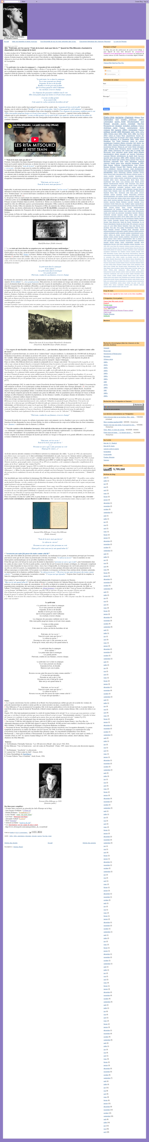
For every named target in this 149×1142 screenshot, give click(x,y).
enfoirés (114, 275)
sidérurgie (136, 284)
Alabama (132, 158)
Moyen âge (107, 351)
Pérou (112, 192)
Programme (132, 262)
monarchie (122, 240)
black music (134, 209)
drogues (128, 235)
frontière (141, 236)
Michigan (113, 167)
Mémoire (113, 156)
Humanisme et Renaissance (112, 354)
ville (114, 189)
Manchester (107, 258)
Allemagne (126, 132)
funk (134, 143)
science (114, 284)
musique (120, 171)
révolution (135, 171)
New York (132, 225)
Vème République (131, 161)
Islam (127, 224)
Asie (138, 134)
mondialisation (108, 143)
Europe (142, 172)
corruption (119, 194)
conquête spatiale (125, 233)
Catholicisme (141, 249)
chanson (129, 117)
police (128, 198)
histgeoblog (107, 451)
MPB (127, 190)
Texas (123, 207)
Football (127, 203)
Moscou (132, 258)
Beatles (136, 218)
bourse (113, 271)
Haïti (113, 181)
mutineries (141, 240)
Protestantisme (129, 227)
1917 (135, 216)
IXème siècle (130, 255)
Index (110, 190)
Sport (121, 161)
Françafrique (140, 154)
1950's (110, 145)
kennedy (135, 213)
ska (143, 143)
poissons (120, 214)
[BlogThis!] (35, 832)
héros (115, 238)
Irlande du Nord (121, 224)
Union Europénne (115, 268)
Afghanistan (122, 172)
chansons (107, 163)
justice (115, 171)
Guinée (106, 148)
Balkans (131, 248)
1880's (128, 216)
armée (126, 152)
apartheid (141, 161)
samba (134, 187)
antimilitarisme (121, 156)
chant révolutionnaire (137, 169)
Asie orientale (120, 248)
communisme (132, 128)
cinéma (112, 194)
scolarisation (120, 284)
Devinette (116, 220)
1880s (132, 216)
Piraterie (122, 262)
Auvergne (112, 202)
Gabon (132, 203)
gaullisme (131, 196)
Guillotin (117, 255)
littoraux (117, 279)
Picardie (118, 262)
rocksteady (127, 171)
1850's (125, 189)
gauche (129, 148)
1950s (105, 150)
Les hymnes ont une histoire (118, 205)
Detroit (134, 147)
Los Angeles (128, 257)
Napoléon (125, 225)
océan (124, 198)
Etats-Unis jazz (119, 203)
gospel (131, 152)
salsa (105, 200)
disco (133, 211)
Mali (142, 150)
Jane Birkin (137, 255)
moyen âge (113, 198)
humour (110, 238)
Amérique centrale (129, 246)
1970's (137, 132)
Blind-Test (141, 248)
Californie (117, 165)
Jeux (123, 190)
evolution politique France (133, 126)
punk (111, 158)
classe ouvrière (109, 176)
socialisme (135, 148)
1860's (132, 200)
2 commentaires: (23, 832)
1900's (142, 163)
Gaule (113, 255)
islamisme (107, 178)
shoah (49, 836)
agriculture (119, 152)
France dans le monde (132, 150)
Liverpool (141, 224)
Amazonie (121, 246)
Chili (123, 150)
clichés (133, 271)
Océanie (132, 260)
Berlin (132, 180)
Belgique (130, 189)
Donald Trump (124, 220)
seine (142, 242)
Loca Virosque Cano (127, 181)
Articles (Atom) (18, 847)
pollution (133, 198)
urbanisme (135, 178)
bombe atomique (138, 167)
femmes (114, 147)
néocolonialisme (109, 154)
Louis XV (106, 225)
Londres (122, 159)
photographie (140, 281)
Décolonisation (133, 122)
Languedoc (109, 257)
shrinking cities (129, 284)
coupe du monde (124, 273)
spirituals (141, 214)
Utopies (122, 268)
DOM (105, 253)
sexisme (120, 178)
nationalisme (112, 187)
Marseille (132, 190)
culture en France (115, 136)
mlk (109, 198)
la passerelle (108, 454)
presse (112, 242)
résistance (116, 158)
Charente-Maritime (127, 165)
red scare (133, 282)
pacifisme (127, 187)
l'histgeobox (12, 9)
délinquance (135, 235)
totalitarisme (107, 244)
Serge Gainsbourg (136, 264)
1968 (119, 132)
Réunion (121, 183)
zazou (125, 286)
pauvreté (106, 158)
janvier (106, 500)
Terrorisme (132, 183)
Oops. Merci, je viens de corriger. (114, 430)
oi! (126, 281)
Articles (108, 71)
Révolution (107, 356)
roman (138, 282)
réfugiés (106, 284)
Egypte (112, 203)
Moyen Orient (131, 205)
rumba (116, 178)
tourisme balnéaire (117, 200)
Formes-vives (108, 305)
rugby (142, 282)
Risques (129, 174)
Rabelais (138, 262)
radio (137, 198)
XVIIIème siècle (126, 229)
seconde (137, 242)
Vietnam (129, 145)
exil (117, 196)
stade (110, 286)
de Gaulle (130, 156)
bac (138, 269)
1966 (105, 246)
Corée (142, 251)
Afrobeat (141, 200)
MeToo (123, 258)
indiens (119, 238)
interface (138, 277)
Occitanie (106, 227)
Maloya (120, 225)
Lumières (141, 257)
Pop (113, 141)
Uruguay (117, 229)
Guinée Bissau (123, 255)
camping (123, 271)
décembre (107, 503)
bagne (142, 269)
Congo (130, 147)
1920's (132, 139)
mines (105, 198)
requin (122, 242)
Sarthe (128, 264)
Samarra (106, 460)
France (122, 128)
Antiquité (129, 172)
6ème (114, 246)
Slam (126, 183)
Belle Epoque (108, 165)
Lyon (111, 225)
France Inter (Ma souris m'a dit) (113, 301)
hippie (105, 238)
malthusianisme (123, 279)
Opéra (137, 260)
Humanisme (135, 222)
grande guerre (115, 163)
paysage (113, 214)
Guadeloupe (107, 181)
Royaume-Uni (109, 126)
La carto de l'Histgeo (120, 41)
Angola (138, 158)
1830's (119, 216)
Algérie (110, 150)
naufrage (111, 281)
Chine (142, 202)
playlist (139, 143)
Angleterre (116, 143)
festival (129, 275)
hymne (135, 185)
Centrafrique (107, 251)
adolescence (122, 269)
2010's (117, 180)
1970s (142, 132)
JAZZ (127, 137)
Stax (117, 266)
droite (135, 156)
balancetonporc (107, 271)
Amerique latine (125, 180)
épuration (137, 244)
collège (106, 233)
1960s (125, 134)
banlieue (131, 231)
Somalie (113, 266)
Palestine (141, 205)
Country (109, 220)
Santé (105, 207)
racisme (119, 117)
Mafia (115, 225)
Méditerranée (140, 190)
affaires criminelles (126, 143)
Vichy (113, 152)
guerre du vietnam (137, 141)
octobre (106, 509)
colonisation (108, 122)
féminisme (122, 148)
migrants (130, 279)
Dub (110, 159)
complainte (111, 233)
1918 (136, 200)
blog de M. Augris (109, 446)
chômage (106, 194)
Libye (114, 257)
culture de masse (114, 235)
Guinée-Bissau (139, 203)
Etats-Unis (109, 117)
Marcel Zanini (118, 258)
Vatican (139, 268)
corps (118, 273)
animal (142, 229)
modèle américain (129, 120)
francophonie (134, 236)
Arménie (106, 202)
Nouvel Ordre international (115, 174)
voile (122, 286)
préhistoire (106, 282)
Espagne (141, 189)
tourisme (132, 154)
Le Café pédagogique (110, 307)
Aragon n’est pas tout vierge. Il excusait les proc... (120, 425)
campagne (114, 185)
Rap (142, 117)
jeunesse (110, 171)
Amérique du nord (120, 218)
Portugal (119, 167)
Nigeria (138, 225)
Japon (117, 181)
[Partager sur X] (37, 832)
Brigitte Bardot (110, 249)
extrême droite (113, 148)
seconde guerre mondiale (123, 124)
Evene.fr (106, 303)
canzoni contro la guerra (111, 449)
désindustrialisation (109, 196)
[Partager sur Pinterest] (41, 832)
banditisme (125, 209)
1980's (124, 130)
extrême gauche (123, 196)
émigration (119, 189)
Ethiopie (141, 165)
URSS (106, 136)
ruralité (142, 198)
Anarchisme (117, 150)
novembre (107, 506)
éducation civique (128, 244)
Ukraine (109, 268)
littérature (141, 213)
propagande (135, 163)
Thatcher (129, 167)
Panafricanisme (113, 183)
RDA (124, 167)
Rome (105, 229)
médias (120, 198)
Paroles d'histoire (109, 314)
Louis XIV (136, 257)
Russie (142, 159)
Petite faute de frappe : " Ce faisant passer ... (118, 432)
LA (104, 257)
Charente (136, 202)
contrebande (113, 273)
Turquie (129, 207)
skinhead (141, 284)
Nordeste (106, 192)
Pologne (127, 262)
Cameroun (119, 249)
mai (105, 487)
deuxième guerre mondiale (124, 176)
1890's (142, 148)
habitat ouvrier (107, 277)
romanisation (129, 242)
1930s (105, 145)
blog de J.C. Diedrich (110, 443)
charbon (120, 211)
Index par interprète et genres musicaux (24, 41)
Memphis (128, 258)
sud (128, 154)
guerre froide (120, 122)
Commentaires (111, 74)
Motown (106, 183)
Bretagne (124, 202)
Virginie (105, 269)
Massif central (139, 181)
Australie (127, 248)
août (105, 477)
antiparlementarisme (110, 231)
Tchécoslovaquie (132, 266)
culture (130, 211)
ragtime (128, 282)
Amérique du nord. (139, 246)
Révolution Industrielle (111, 161)
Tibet (138, 266)
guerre (131, 137)
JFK (131, 224)
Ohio (136, 205)
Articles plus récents (10, 843)
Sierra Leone (107, 266)
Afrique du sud (122, 147)
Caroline (125, 249)
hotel (120, 277)
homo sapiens (114, 277)
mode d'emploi (136, 279)
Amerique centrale (109, 218)
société (113, 132)
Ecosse (116, 253)
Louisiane (107, 156)
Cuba (136, 165)
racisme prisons (122, 282)
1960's (141, 120)
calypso (141, 209)
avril (105, 490)
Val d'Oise (134, 268)
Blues (123, 136)
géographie (140, 147)
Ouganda (141, 260)
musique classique (131, 240)
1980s (134, 134)
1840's (116, 172)
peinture (135, 281)
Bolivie (118, 202)
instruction (132, 277)
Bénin (137, 180)
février (106, 496)
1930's (133, 132)
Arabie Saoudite (108, 248)
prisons (117, 242)
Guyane (106, 222)
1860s (142, 244)
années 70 (141, 174)
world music (113, 216)
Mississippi (107, 152)
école (121, 244)
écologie (141, 178)
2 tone (111, 246)
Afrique (137, 117)
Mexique (106, 167)
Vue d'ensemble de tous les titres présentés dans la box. (58, 41)
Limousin (135, 224)
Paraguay (106, 262)
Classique (123, 251)
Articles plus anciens (89, 843)
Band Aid (136, 248)
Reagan (141, 227)
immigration (133, 130)
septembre (107, 512)
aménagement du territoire (112, 209)
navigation (120, 187)
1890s (122, 158)
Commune (107, 203)
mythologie (107, 214)
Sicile (142, 264)
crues (125, 211)
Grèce (105, 174)
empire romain (113, 236)
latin (134, 238)
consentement (135, 233)
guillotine (142, 275)
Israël (120, 190)
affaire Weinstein (131, 269)
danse (123, 235)
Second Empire (114, 207)
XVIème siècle (113, 269)
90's (118, 246)
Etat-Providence (134, 253)
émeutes (106, 180)
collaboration (136, 145)
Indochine (107, 205)
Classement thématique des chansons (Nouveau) (94, 41)
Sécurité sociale (123, 266)
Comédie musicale (135, 251)
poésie (126, 214)
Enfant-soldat (133, 220)
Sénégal (134, 174)
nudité (115, 281)
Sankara (124, 264)
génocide (34, 836)
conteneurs (106, 273)
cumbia (125, 194)
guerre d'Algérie (139, 152)
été (127, 286)
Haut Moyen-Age (114, 222)
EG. (123, 63)
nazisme (39, 836)
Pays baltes (120, 227)
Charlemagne (113, 251)
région (110, 284)
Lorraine (122, 257)
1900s (112, 180)
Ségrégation (108, 120)
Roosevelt (119, 264)
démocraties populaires (136, 194)
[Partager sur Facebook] (39, 832)
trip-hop (113, 244)
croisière (132, 273)
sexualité (123, 154)
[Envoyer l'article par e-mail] (30, 832)
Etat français (126, 253)
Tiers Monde (140, 183)
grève (122, 163)
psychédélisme (113, 282)
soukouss (106, 286)
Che (119, 251)
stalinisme (114, 286)
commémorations (139, 271)
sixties (136, 214)
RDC (116, 192)
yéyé (117, 244)
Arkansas (114, 248)
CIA (116, 249)
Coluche (128, 251)
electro (131, 185)
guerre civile (135, 275)
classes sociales (123, 185)
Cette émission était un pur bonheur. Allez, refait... (119, 417)
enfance (109, 275)
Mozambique (138, 258)
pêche (131, 214)
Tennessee (122, 192)
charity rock (128, 271)
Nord (142, 225)
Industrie (115, 190)
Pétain (136, 227)
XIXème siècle (113, 134)
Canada (135, 189)
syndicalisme (128, 178)
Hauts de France (126, 222)
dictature (118, 126)
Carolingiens (130, 249)
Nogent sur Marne (118, 260)
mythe (105, 187)
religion (117, 154)
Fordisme (141, 220)
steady (119, 286)
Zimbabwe (107, 185)
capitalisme (112, 169)
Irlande (114, 159)
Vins (143, 268)
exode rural (107, 213)
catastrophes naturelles (111, 211)
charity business (139, 231)
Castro (135, 249)
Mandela (112, 258)
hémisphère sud (126, 277)
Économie (127, 200)
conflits (117, 233)
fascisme (141, 156)
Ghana (106, 190)
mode (116, 240)
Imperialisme (112, 224)
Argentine (116, 145)
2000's (106, 134)
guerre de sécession (117, 213)
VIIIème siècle (128, 268)
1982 (142, 216)
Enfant (120, 253)
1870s (123, 216)
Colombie (136, 172)
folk (112, 130)
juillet (105, 481)
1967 (138, 216)
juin (105, 484)
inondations (128, 213)
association (119, 231)
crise (105, 171)
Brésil (142, 134)
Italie (117, 159)
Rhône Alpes (112, 264)
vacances (106, 216)
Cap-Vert (130, 202)
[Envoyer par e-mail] (33, 832)
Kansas (142, 255)
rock (117, 120)
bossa (105, 169)
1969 (108, 246)
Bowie (105, 249)
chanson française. (123, 169)
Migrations (122, 145)
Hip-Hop (140, 124)
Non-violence (126, 260)
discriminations (139, 176)
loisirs (112, 178)
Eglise (142, 180)
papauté (106, 242)
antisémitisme (21, 836)
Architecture (130, 218)
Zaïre (127, 192)
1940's (11, 836)
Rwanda (110, 229)
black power (134, 192)
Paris (137, 159)
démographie (140, 211)
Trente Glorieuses (122, 141)
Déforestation (110, 253)
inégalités (141, 185)
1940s (15, 836)
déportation (28, 836)
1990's (127, 158)
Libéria (118, 257)
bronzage (118, 271)
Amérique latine (110, 128)
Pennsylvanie (112, 262)
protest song (113, 137)
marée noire (111, 240)
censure (141, 192)
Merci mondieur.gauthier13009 (113, 422)
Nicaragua (109, 260)
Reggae (107, 124)
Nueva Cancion (130, 159)
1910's (130, 134)
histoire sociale (139, 196)
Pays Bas (45, 836)
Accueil (6, 41)
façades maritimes (124, 236)
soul (142, 122)
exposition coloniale (122, 275)
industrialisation (127, 238)
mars (105, 493)
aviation (125, 231)
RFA (125, 174)
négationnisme (121, 281)
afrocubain (135, 229)
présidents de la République (119, 139)
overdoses (129, 281)
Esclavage (121, 137)
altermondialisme (139, 207)
